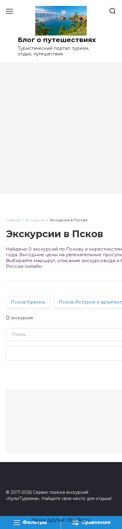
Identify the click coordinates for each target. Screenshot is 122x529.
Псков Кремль (28, 302)
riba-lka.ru (79, 520)
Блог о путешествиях (57, 40)
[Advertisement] (61, 133)
